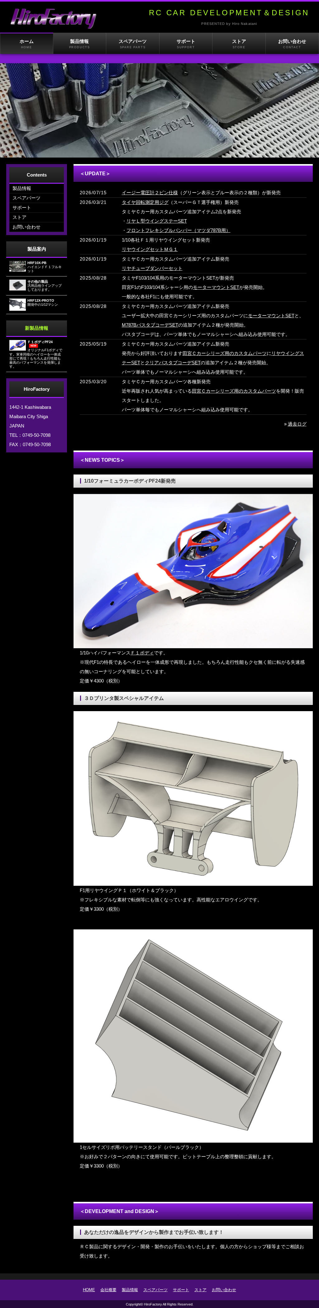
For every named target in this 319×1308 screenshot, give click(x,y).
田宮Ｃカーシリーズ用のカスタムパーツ (225, 353)
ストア (239, 44)
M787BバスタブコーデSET (150, 325)
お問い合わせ (292, 44)
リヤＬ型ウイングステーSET (156, 221)
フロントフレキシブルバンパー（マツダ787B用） (178, 230)
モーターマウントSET (216, 287)
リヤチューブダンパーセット (152, 268)
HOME (89, 1289)
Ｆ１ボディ (142, 652)
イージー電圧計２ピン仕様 (150, 192)
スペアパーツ (133, 44)
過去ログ (297, 424)
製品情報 (79, 44)
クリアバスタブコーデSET (173, 362)
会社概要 (108, 1289)
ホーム (27, 44)
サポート (186, 44)
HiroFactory (153, 1304)
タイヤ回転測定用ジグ (145, 202)
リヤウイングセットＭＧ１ (150, 249)
